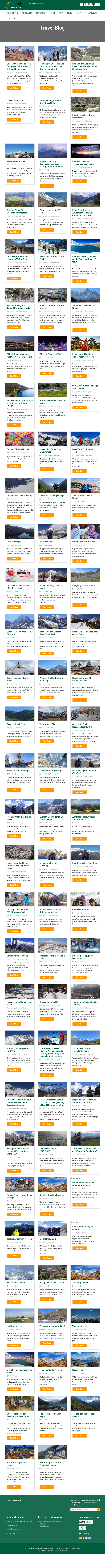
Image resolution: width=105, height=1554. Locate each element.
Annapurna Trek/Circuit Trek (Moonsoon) (83, 818)
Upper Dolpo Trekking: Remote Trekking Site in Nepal (18, 865)
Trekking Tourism (80, 1282)
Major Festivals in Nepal (84, 541)
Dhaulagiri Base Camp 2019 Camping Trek (17, 910)
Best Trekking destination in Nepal (51, 1521)
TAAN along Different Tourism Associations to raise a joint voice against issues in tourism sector (51, 1052)
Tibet (61, 13)
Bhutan (52, 13)
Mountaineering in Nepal (51, 770)
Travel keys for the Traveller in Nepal (81, 1049)
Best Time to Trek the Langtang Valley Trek (17, 257)
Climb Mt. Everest (81, 909)
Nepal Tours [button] (41, 13)
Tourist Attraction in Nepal (19, 1239)
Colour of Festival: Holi (18, 449)
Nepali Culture (44, 1526)
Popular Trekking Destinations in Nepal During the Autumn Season (52, 164)
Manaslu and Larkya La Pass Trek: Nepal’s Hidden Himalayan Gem (85, 66)
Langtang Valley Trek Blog (85, 863)
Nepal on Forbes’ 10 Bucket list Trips (81, 679)
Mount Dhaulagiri (47, 1239)
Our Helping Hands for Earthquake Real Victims (19, 1415)
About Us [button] (79, 13)
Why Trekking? (46, 541)
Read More (14, 88)
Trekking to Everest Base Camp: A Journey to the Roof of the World (51, 66)
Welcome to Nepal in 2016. (52, 1326)
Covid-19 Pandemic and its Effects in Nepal (20, 586)
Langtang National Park (83, 585)
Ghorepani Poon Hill (48, 1002)
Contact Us (11, 18)
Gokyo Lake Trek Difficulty (19, 495)
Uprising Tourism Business (52, 1195)
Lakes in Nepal (14, 541)
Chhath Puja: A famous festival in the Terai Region (20, 355)
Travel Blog (92, 13)
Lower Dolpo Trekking (17, 956)
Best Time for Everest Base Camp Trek (50, 633)
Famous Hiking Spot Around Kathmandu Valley (19, 306)
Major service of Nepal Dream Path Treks (83, 1183)
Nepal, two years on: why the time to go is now (84, 1101)
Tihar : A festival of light (50, 354)
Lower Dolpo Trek (15, 100)
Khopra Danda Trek (16, 161)
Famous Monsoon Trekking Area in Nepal (83, 162)
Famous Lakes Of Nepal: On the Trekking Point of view (84, 259)
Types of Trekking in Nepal (52, 495)
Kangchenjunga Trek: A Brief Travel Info (50, 101)
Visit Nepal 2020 (47, 724)
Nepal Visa (43, 1524)
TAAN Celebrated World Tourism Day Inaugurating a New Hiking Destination (51, 1102)
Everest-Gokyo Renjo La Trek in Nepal (51, 818)
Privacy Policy (75, 1548)
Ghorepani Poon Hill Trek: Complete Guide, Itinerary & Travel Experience (19, 66)
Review (69, 13)
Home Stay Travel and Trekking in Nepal (50, 1463)
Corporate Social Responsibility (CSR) (82, 725)
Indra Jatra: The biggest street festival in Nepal (83, 355)
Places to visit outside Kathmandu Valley (50, 910)
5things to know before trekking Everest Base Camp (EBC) (18, 1151)
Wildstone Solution (62, 1550)
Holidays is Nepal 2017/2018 (47, 1149)
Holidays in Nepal (15, 1326)
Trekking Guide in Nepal (50, 1370)
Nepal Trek (77, 1370)
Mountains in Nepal (16, 1282)
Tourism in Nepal (80, 1326)
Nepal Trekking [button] (12, 13)
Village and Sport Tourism (51, 1282)
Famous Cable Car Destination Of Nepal (17, 211)
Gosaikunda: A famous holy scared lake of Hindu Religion (20, 403)
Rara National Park (16, 724)
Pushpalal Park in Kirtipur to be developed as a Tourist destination (19, 1102)
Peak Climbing (27, 13)
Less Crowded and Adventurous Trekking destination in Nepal (83, 213)
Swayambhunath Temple (18, 770)
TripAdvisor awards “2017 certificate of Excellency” (84, 1149)
